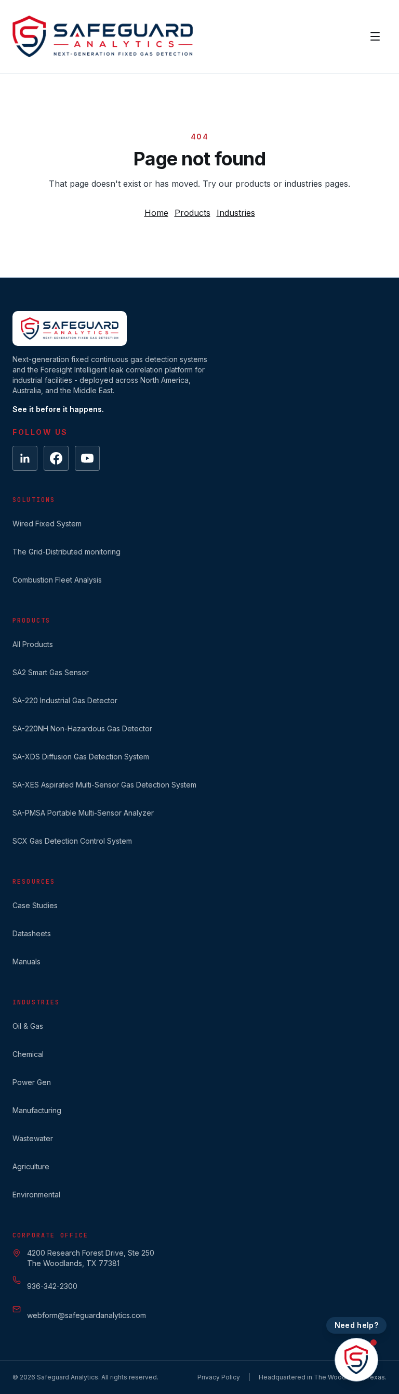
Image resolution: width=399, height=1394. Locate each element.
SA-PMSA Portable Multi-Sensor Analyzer (83, 812)
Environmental (36, 1194)
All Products (32, 644)
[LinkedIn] (24, 458)
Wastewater (32, 1138)
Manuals (26, 961)
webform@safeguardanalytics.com (86, 1315)
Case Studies (35, 905)
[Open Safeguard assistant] (356, 1360)
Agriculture (30, 1166)
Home (156, 213)
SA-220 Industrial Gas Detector (64, 700)
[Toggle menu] (375, 36)
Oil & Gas (27, 1026)
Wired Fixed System (47, 523)
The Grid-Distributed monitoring (66, 551)
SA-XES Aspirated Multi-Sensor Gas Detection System (104, 784)
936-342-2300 (52, 1286)
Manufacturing (36, 1110)
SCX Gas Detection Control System (72, 840)
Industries (236, 213)
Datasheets (31, 933)
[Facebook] (56, 458)
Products (192, 213)
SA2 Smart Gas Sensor (50, 672)
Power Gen (31, 1082)
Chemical (28, 1054)
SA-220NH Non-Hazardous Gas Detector (82, 728)
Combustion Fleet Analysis (57, 579)
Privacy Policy (218, 1377)
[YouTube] (87, 458)
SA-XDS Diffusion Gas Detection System (80, 756)
